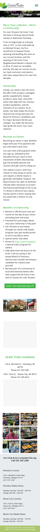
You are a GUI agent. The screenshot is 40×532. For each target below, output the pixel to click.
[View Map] (20, 475)
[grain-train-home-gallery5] (28, 446)
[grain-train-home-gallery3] (28, 419)
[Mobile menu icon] (37, 5)
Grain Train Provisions (24, 241)
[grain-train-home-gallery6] (11, 446)
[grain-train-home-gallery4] (28, 433)
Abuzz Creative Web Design (25, 529)
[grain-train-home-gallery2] (11, 433)
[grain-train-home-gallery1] (11, 419)
